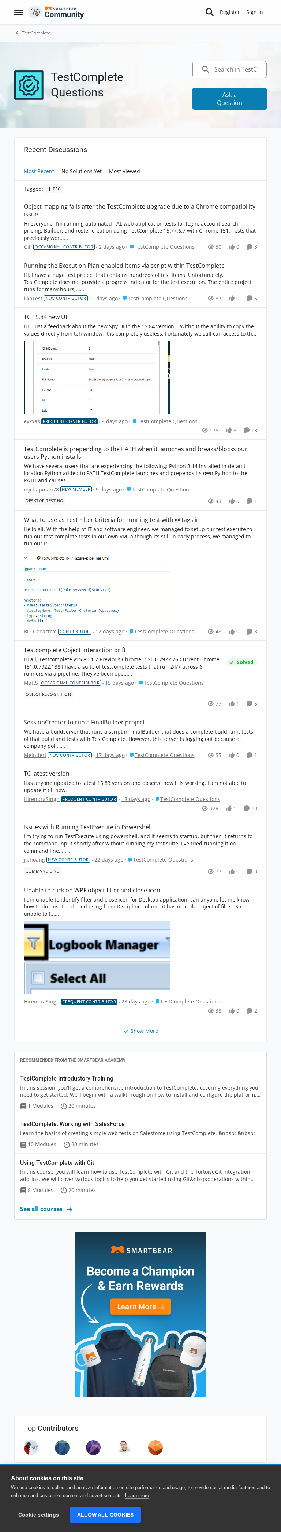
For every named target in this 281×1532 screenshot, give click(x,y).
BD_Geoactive (40, 631)
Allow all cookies (105, 1515)
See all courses (42, 1209)
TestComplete (36, 33)
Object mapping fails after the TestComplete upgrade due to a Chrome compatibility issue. (139, 210)
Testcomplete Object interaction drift (75, 650)
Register (230, 11)
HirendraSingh (42, 799)
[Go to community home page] (56, 12)
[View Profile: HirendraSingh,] (62, 1447)
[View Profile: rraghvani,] (31, 1447)
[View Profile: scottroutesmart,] (155, 1447)
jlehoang (34, 859)
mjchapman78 (41, 489)
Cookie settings (38, 1515)
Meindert (35, 755)
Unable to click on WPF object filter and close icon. (93, 890)
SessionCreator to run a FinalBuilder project (84, 722)
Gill (28, 246)
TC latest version (47, 774)
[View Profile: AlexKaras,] (124, 1447)
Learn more (137, 1495)
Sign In (254, 11)
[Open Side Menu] (19, 12)
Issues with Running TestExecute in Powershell (88, 827)
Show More (144, 1030)
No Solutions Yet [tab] (81, 171)
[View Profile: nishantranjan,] (93, 1447)
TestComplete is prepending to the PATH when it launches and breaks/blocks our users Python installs (135, 453)
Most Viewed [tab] (124, 171)
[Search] (209, 12)
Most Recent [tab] (39, 171)
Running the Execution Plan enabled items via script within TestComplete (124, 266)
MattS (31, 682)
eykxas (32, 421)
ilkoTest (33, 298)
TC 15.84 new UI (45, 317)
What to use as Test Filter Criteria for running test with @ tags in (112, 520)
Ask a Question (229, 99)
